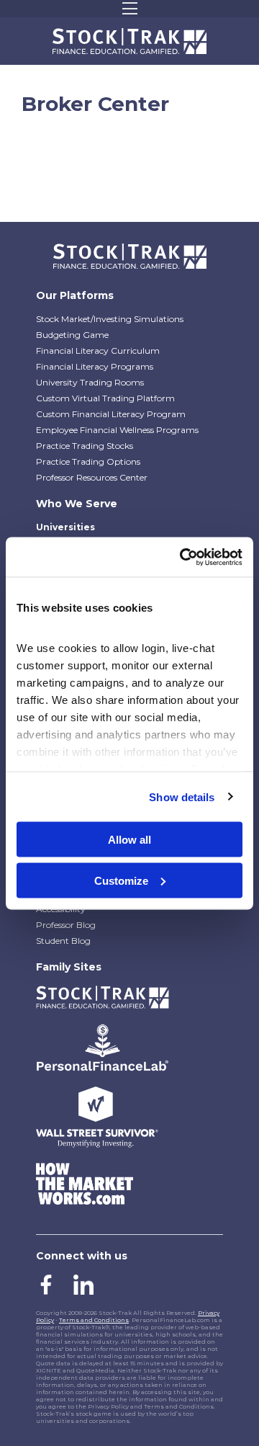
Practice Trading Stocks (84, 445)
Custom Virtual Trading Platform (105, 398)
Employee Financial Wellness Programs (117, 429)
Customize (121, 880)
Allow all (129, 840)
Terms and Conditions (94, 1320)
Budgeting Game (72, 334)
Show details (181, 796)
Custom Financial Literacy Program (111, 414)
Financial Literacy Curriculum (98, 350)
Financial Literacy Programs (94, 366)
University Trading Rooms (90, 382)
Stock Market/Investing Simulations (109, 318)
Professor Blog (66, 924)
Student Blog (63, 940)
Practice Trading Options (88, 461)
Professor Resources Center (91, 477)
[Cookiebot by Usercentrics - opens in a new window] (182, 557)
